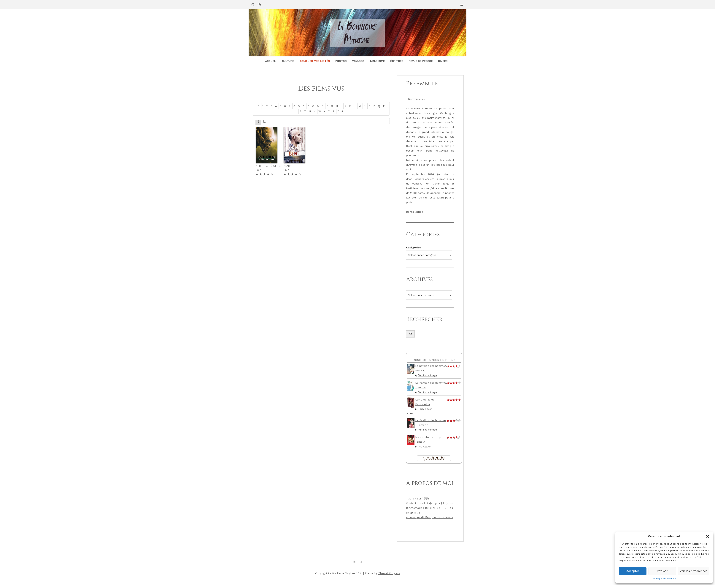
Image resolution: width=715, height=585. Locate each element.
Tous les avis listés (314, 60)
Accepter (632, 571)
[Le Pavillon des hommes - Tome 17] (410, 422)
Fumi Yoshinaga (427, 375)
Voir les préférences (693, 571)
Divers (443, 60)
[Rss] (259, 4)
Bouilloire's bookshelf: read (434, 360)
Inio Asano (424, 446)
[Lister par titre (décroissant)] (265, 122)
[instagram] (252, 4)
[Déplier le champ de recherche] (410, 334)
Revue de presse (421, 60)
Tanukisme (377, 60)
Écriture (396, 60)
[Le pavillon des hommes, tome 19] (410, 368)
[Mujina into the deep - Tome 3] (410, 439)
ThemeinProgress (389, 573)
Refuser (662, 571)
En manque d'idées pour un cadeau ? (429, 517)
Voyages (358, 60)
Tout (340, 111)
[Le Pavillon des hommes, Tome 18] (410, 385)
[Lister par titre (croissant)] (258, 122)
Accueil (271, 60)
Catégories (413, 247)
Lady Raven (425, 408)
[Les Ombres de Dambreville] (410, 402)
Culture (288, 60)
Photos (341, 60)
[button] (707, 536)
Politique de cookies (664, 578)
